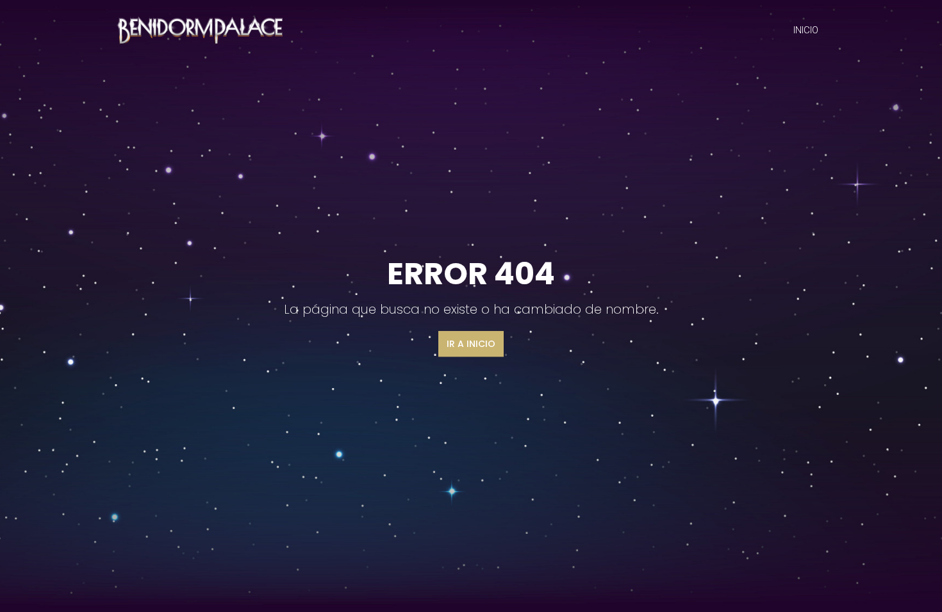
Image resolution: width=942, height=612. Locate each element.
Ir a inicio (471, 343)
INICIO (805, 30)
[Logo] (198, 29)
